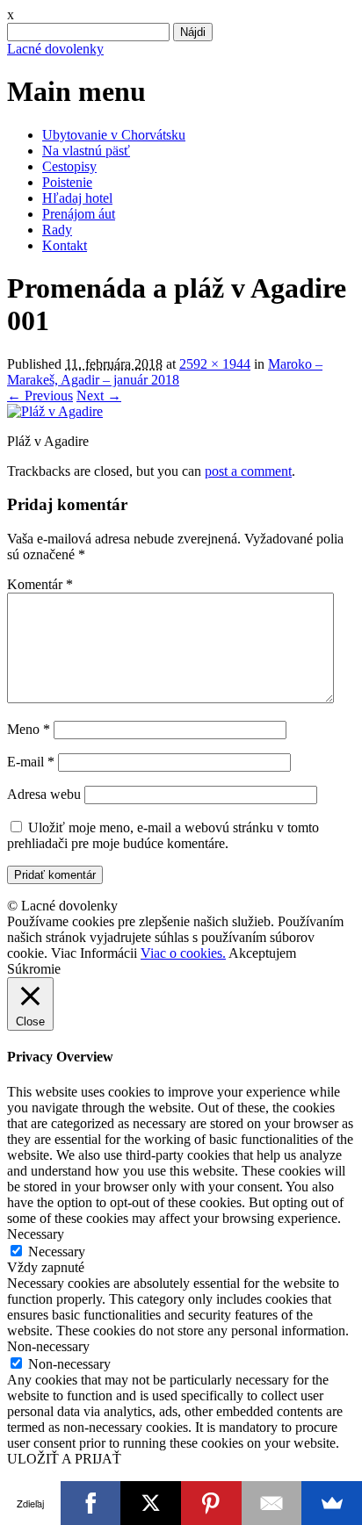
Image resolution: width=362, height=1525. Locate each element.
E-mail (30, 761)
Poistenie (67, 182)
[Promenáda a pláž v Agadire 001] (55, 411)
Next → (98, 395)
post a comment (248, 471)
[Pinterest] (211, 1503)
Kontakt (64, 245)
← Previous (40, 395)
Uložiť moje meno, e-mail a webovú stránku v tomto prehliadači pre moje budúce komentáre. (163, 835)
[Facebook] (91, 1503)
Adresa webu (44, 794)
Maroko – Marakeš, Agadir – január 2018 (164, 371)
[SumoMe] (331, 1503)
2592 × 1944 (214, 363)
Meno (28, 729)
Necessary (56, 1251)
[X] (150, 1503)
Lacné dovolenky (55, 48)
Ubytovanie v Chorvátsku (113, 134)
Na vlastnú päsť (86, 150)
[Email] (272, 1503)
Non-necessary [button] (48, 1346)
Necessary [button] (35, 1233)
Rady (57, 229)
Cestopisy (69, 166)
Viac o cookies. (183, 953)
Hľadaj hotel (77, 198)
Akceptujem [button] (262, 953)
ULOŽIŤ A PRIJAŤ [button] (64, 1458)
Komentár (40, 584)
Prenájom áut (78, 213)
